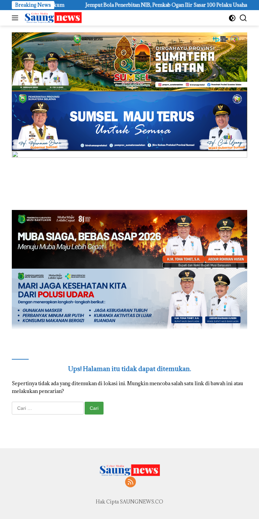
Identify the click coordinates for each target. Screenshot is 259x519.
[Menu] (16, 18)
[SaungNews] (52, 18)
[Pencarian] (243, 18)
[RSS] (130, 482)
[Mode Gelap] (232, 18)
